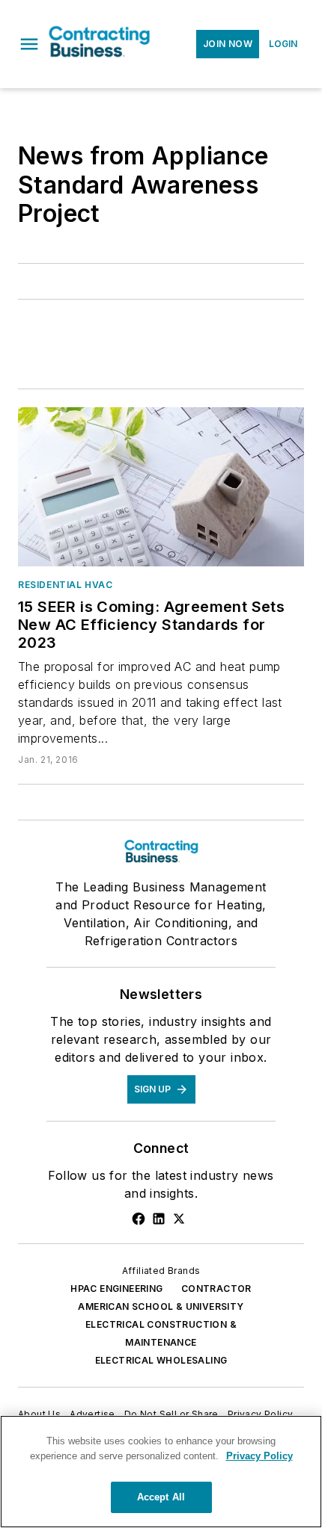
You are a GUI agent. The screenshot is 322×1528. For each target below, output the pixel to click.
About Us (39, 1414)
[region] (161, 1471)
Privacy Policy (261, 1414)
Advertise (92, 1414)
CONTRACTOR (216, 1288)
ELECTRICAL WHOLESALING (161, 1360)
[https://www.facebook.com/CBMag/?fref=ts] (138, 1218)
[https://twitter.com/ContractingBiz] (178, 1218)
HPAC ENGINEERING (116, 1288)
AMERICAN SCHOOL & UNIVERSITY (160, 1306)
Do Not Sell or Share (171, 1414)
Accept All (161, 1497)
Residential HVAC (65, 584)
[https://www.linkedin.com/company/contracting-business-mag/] (158, 1218)
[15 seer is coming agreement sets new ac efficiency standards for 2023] (161, 486)
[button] (29, 44)
